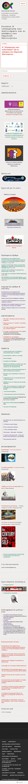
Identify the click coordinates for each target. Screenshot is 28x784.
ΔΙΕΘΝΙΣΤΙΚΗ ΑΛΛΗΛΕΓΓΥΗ (17, 775)
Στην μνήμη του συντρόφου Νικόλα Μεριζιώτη (13, 273)
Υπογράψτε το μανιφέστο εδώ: (14, 114)
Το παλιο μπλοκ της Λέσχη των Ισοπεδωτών (11, 765)
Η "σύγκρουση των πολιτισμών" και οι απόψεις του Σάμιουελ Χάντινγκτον (12, 50)
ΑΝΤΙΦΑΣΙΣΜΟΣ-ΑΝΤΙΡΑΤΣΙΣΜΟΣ (11, 744)
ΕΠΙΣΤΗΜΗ (5, 749)
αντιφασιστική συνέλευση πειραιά (12, 614)
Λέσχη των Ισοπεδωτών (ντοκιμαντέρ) (13, 554)
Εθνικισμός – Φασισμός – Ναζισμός (13, 432)
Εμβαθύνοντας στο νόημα (10, 382)
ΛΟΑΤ (3, 753)
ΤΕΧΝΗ (19, 758)
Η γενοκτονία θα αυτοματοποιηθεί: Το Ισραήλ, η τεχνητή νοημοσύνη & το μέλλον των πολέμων (13, 681)
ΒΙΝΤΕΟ (13, 758)
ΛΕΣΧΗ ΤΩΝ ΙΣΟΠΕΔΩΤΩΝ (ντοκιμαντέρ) (9, 762)
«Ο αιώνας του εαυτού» (7, 522)
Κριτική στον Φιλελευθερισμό (11, 402)
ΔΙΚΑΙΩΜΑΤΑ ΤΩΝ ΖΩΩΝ (8, 772)
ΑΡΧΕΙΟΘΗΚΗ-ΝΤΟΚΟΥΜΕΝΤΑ (10, 756)
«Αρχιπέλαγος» (7, 623)
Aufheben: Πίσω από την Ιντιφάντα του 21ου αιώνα (13, 675)
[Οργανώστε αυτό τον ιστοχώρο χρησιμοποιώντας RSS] (1, 642)
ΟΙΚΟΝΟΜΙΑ (17, 746)
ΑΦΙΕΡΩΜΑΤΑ (12, 741)
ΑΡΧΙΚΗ (4, 741)
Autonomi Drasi (8, 11)
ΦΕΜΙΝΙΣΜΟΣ (17, 751)
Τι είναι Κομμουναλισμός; (10, 397)
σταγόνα (5, 620)
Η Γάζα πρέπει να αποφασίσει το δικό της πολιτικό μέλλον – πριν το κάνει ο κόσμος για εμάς (13, 701)
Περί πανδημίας (7, 358)
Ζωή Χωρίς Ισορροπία (11, 449)
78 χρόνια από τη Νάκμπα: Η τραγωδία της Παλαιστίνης (12, 661)
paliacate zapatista (8, 617)
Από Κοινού (6, 626)
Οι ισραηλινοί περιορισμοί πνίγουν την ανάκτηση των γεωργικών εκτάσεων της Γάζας (12, 695)
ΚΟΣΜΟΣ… (5, 43)
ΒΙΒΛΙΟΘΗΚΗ (10, 753)
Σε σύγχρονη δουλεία (12, 467)
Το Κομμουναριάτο (8, 584)
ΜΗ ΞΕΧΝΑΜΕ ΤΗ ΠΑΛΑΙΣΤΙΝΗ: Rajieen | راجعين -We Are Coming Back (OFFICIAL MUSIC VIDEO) (13, 670)
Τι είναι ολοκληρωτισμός (10, 429)
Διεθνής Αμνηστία (8, 624)
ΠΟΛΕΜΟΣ (5, 775)
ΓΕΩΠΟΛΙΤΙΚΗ (14, 749)
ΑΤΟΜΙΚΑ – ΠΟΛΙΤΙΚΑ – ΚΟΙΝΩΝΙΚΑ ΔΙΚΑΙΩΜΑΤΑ (11, 769)
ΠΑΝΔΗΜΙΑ (20, 772)
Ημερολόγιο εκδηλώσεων (14, 227)
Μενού (23, 3)
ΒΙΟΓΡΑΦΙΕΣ (5, 758)
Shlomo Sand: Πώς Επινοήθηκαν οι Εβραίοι (12, 298)
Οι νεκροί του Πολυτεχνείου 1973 (12, 331)
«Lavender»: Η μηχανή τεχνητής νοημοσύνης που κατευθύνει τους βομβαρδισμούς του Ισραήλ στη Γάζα (13, 688)
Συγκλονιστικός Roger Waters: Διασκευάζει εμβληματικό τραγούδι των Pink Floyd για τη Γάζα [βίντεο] (13, 266)
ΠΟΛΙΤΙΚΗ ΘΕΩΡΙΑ (7, 746)
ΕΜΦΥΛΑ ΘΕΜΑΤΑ (7, 751)
